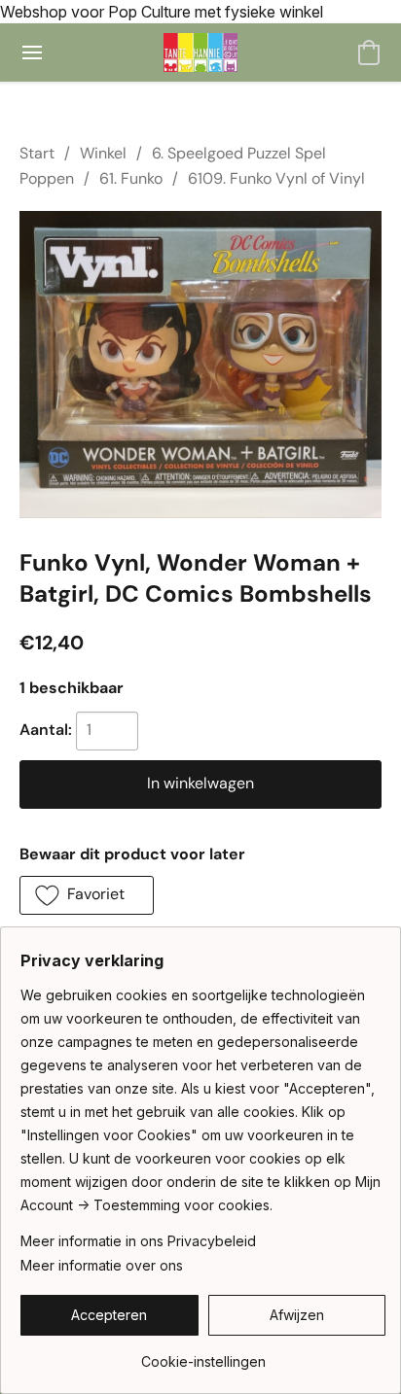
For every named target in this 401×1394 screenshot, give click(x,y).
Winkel (103, 153)
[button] (201, 52)
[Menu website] (32, 52)
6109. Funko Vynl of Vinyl (276, 178)
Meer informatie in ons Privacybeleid (138, 1241)
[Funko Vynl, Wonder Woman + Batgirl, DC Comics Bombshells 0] (200, 364)
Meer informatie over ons (101, 1265)
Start (37, 153)
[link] (202, 1355)
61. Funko (131, 178)
